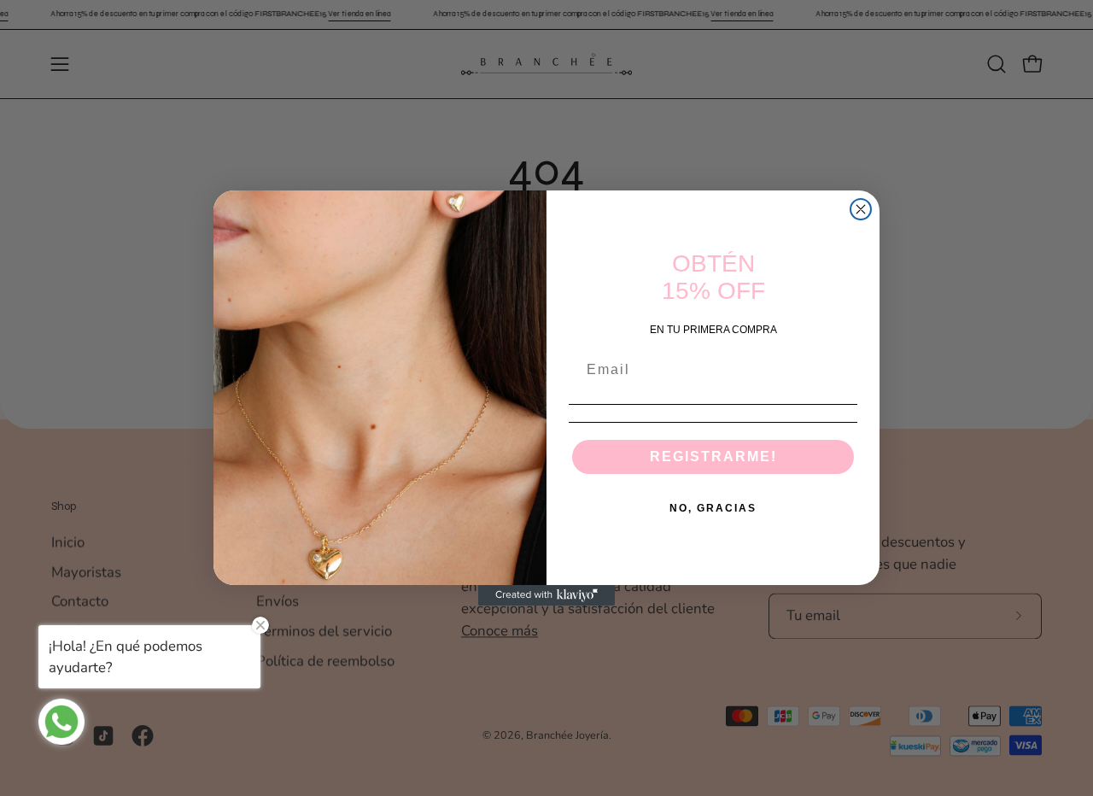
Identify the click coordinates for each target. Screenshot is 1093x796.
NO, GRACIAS (713, 508)
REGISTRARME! (713, 456)
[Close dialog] (860, 209)
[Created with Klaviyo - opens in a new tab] (546, 595)
